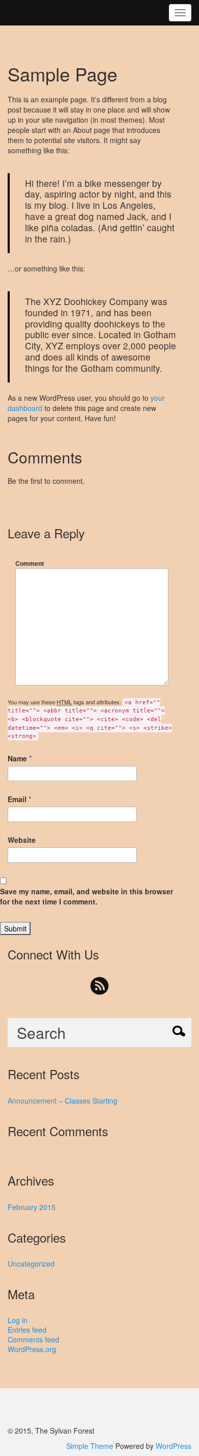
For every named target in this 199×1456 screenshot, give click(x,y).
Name (17, 758)
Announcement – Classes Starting (62, 1100)
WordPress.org (32, 1349)
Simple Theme (89, 1446)
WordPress (173, 1446)
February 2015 (32, 1207)
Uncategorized (31, 1263)
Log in (18, 1320)
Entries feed (27, 1330)
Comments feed (33, 1339)
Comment (29, 563)
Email (17, 799)
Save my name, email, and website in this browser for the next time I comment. (86, 896)
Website (22, 840)
